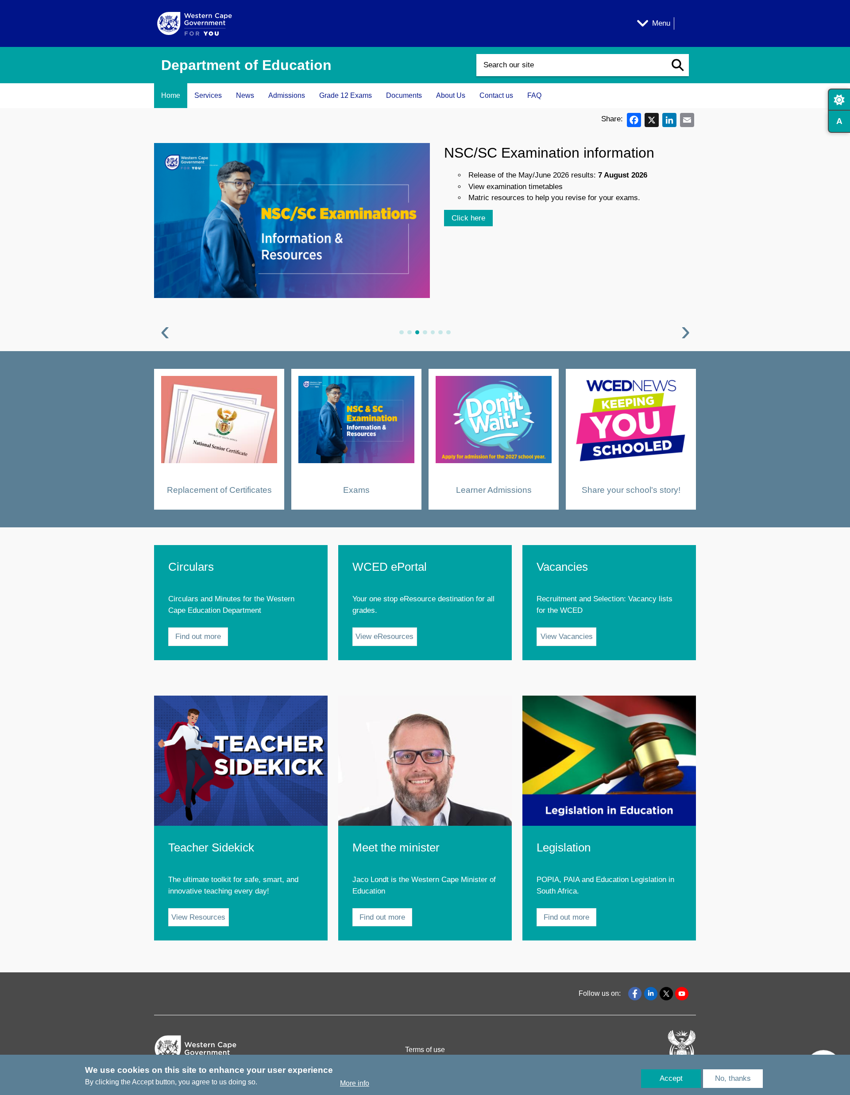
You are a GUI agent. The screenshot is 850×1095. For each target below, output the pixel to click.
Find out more (198, 636)
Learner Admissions (494, 489)
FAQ (534, 95)
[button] (678, 65)
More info (354, 1083)
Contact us (496, 95)
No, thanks (733, 1078)
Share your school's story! (631, 489)
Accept (671, 1078)
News (245, 95)
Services (208, 95)
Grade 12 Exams (345, 95)
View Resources (198, 917)
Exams (356, 489)
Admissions (286, 95)
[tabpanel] (425, 241)
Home (170, 95)
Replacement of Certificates (219, 489)
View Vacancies (567, 636)
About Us (450, 95)
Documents (404, 95)
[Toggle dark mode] (839, 100)
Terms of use (425, 1049)
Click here (468, 218)
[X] (652, 119)
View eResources (384, 636)
